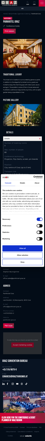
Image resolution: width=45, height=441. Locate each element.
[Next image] (39, 115)
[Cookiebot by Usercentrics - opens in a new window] (33, 177)
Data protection (11, 431)
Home (5, 14)
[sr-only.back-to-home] (9, 3)
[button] (3, 383)
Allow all (22, 248)
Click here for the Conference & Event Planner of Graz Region (18, 419)
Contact (22, 427)
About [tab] (37, 183)
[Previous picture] (5, 115)
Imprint (36, 431)
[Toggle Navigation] (42, 3)
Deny (22, 262)
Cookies (10, 436)
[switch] (40, 225)
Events (34, 4)
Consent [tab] (8, 183)
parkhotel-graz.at (9, 320)
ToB (40, 427)
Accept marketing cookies (22, 345)
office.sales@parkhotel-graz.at (14, 278)
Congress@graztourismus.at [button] (15, 376)
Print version (9, 31)
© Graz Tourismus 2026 (11, 427)
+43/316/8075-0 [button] (9, 369)
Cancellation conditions (25, 431)
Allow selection (22, 255)
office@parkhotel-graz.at (12, 306)
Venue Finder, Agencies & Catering (19, 14)
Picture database (32, 427)
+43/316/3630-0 (8, 313)
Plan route (8, 326)
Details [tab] (22, 183)
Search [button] (27, 4)
